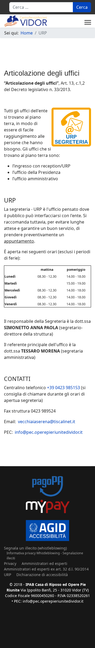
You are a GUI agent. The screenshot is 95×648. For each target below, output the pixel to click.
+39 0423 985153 (63, 387)
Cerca (82, 7)
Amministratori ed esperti (44, 563)
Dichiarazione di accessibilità (42, 574)
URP (7, 574)
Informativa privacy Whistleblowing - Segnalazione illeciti (45, 555)
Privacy (10, 563)
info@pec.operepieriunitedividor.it (49, 432)
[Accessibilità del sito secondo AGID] (47, 530)
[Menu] (87, 22)
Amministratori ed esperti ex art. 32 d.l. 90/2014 (46, 569)
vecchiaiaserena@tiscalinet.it (46, 421)
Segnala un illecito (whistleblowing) (35, 548)
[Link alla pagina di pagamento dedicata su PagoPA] (47, 495)
